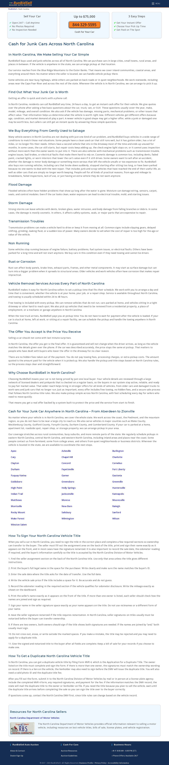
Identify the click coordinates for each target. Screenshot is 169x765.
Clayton (15, 463)
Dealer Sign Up (16, 755)
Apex (13, 450)
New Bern (67, 506)
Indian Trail (17, 493)
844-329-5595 (84, 24)
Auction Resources (69, 750)
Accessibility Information (118, 763)
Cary (13, 457)
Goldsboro (16, 481)
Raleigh (116, 506)
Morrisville (16, 506)
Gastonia (117, 475)
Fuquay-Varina (18, 475)
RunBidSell (12, 9)
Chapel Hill (67, 457)
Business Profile (86, 763)
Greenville (117, 481)
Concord (66, 463)
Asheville (66, 450)
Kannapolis (118, 493)
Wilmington (68, 518)
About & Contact (17, 750)
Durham (15, 469)
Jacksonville (68, 493)
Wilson (115, 518)
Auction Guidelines (69, 755)
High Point (16, 487)
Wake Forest (17, 518)
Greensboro (68, 481)
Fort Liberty (118, 469)
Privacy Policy (101, 763)
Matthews (16, 500)
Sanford (116, 512)
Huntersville (118, 487)
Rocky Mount (18, 512)
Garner (65, 475)
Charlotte (117, 457)
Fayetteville (68, 469)
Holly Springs (69, 487)
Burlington (118, 450)
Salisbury (66, 512)
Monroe (66, 500)
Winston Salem (19, 524)
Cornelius (117, 463)
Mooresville (118, 500)
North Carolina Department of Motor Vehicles (34, 717)
